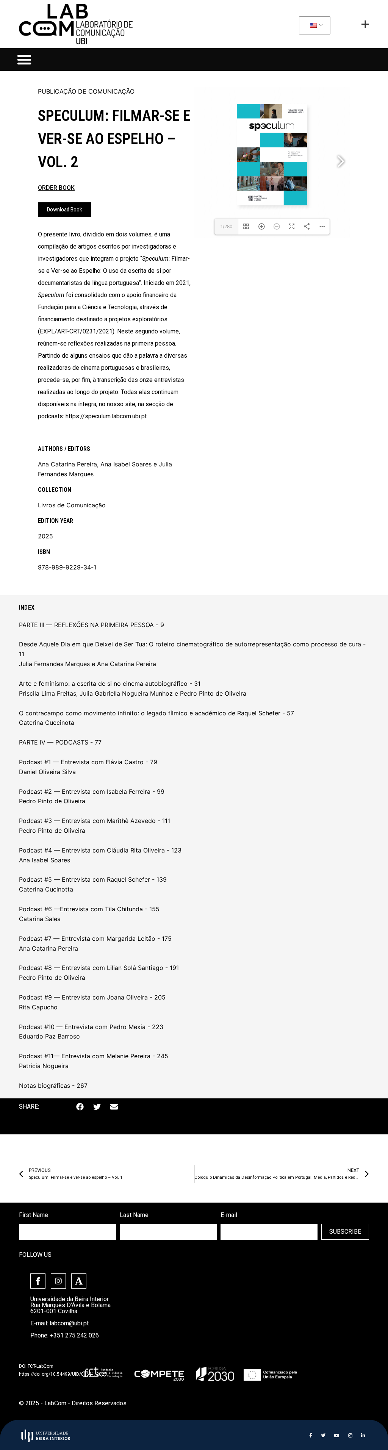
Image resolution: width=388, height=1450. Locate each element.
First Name (33, 1215)
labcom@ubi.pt (69, 1323)
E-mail (229, 1215)
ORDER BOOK (56, 187)
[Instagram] (58, 1281)
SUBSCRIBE (345, 1231)
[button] (24, 59)
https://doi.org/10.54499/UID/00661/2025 (63, 1374)
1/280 (227, 226)
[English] (313, 25)
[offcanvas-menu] (365, 24)
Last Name (134, 1215)
